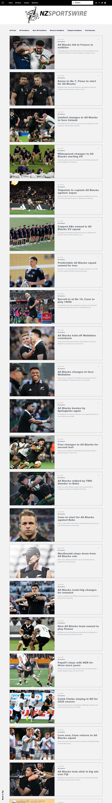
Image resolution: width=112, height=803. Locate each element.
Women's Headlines (57, 30)
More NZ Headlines (39, 30)
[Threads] (105, 3)
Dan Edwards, (90, 30)
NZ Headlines (24, 30)
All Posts (13, 30)
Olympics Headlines (74, 30)
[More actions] (99, 39)
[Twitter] (102, 3)
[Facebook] (99, 3)
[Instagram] (96, 3)
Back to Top (3, 795)
